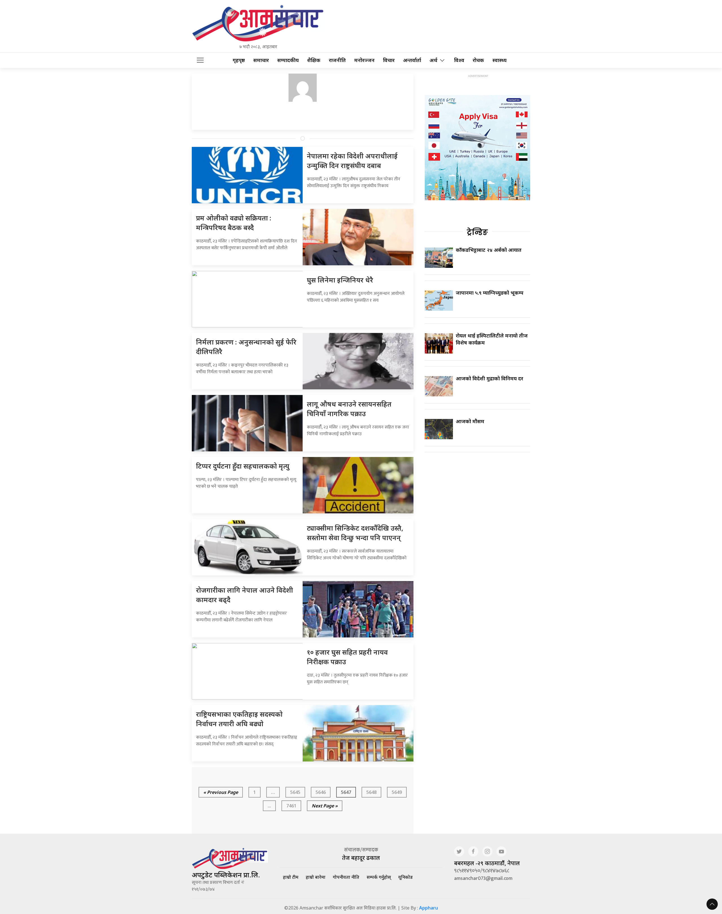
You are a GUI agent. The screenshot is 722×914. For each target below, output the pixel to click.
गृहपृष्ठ (239, 60)
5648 (371, 792)
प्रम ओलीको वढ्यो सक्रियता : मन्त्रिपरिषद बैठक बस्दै (233, 222)
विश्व (459, 60)
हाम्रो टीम (290, 877)
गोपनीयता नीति (346, 877)
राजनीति (337, 60)
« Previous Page (220, 792)
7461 (291, 806)
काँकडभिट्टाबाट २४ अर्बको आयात (488, 249)
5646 (321, 792)
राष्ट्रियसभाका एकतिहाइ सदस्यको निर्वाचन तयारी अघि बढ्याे (239, 718)
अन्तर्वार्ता (412, 60)
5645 (295, 792)
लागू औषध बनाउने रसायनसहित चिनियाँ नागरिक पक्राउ (349, 408)
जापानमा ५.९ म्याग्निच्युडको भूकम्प (489, 292)
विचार (389, 60)
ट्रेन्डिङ (477, 232)
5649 (397, 792)
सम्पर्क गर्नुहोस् (379, 877)
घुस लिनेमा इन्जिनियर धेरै (340, 279)
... (269, 806)
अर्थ (433, 60)
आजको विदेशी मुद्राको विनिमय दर (489, 378)
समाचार (261, 60)
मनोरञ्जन (364, 60)
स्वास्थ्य (499, 60)
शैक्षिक (313, 60)
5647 (346, 792)
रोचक (478, 60)
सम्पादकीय (288, 60)
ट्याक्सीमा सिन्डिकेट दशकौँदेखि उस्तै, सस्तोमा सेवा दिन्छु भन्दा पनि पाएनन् (355, 532)
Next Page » (325, 806)
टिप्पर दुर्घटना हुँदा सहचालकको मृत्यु (242, 466)
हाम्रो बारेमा (315, 877)
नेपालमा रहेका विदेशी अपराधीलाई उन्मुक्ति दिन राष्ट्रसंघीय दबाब (352, 160)
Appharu (428, 908)
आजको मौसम (470, 421)
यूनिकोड (405, 877)
